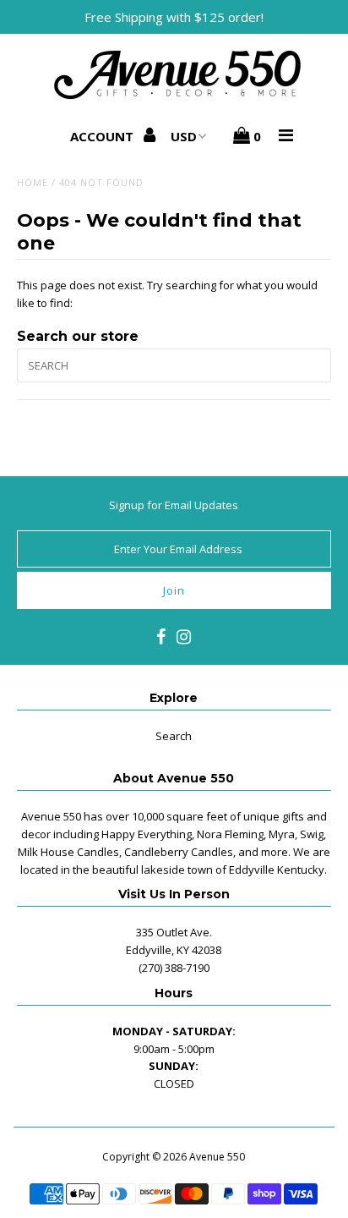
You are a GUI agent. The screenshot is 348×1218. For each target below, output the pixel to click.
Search (173, 735)
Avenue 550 (217, 1156)
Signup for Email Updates (173, 505)
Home (32, 182)
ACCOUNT (103, 136)
